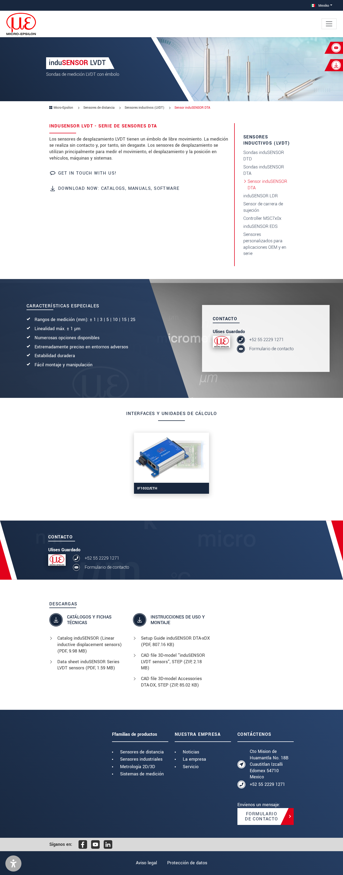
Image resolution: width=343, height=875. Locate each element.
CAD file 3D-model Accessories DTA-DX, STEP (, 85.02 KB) (171, 682)
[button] (13, 863)
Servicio (191, 767)
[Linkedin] (108, 844)
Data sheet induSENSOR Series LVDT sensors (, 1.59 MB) (88, 665)
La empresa (194, 759)
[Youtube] (95, 844)
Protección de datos (187, 863)
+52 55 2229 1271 (266, 340)
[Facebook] (83, 844)
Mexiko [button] (323, 5)
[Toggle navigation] (329, 23)
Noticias (191, 752)
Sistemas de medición (142, 774)
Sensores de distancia (142, 752)
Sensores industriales (141, 759)
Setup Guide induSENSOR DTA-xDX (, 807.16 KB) (175, 641)
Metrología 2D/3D (137, 767)
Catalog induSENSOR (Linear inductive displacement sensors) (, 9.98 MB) (89, 644)
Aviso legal (146, 863)
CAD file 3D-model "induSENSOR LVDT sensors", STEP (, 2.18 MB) (173, 661)
